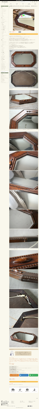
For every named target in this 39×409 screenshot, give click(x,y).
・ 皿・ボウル (2, 49)
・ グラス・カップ (2, 48)
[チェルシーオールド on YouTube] (30, 406)
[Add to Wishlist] (36, 32)
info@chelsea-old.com (16, 384)
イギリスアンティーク (3, 66)
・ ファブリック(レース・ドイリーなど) (4, 35)
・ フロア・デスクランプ (3, 19)
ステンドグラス (2, 22)
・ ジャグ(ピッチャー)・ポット (3, 42)
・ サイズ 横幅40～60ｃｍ (3, 27)
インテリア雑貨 (2, 29)
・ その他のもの (2, 38)
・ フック (2, 34)
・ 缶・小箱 (2, 33)
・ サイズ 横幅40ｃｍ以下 (3, 26)
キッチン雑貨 (2, 52)
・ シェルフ (2, 12)
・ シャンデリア (2, 20)
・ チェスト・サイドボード (3, 11)
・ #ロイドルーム (2, 16)
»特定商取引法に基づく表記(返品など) (12, 379)
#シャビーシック (3, 65)
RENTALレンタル (23, 3)
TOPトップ (4, 3)
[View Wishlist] (34, 1)
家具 (1, 7)
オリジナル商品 (2, 59)
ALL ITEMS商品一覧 (17, 3)
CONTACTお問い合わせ (35, 3)
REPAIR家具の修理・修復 (29, 3)
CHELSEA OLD (19, 407)
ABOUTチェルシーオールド (10, 3)
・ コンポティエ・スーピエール (3, 41)
